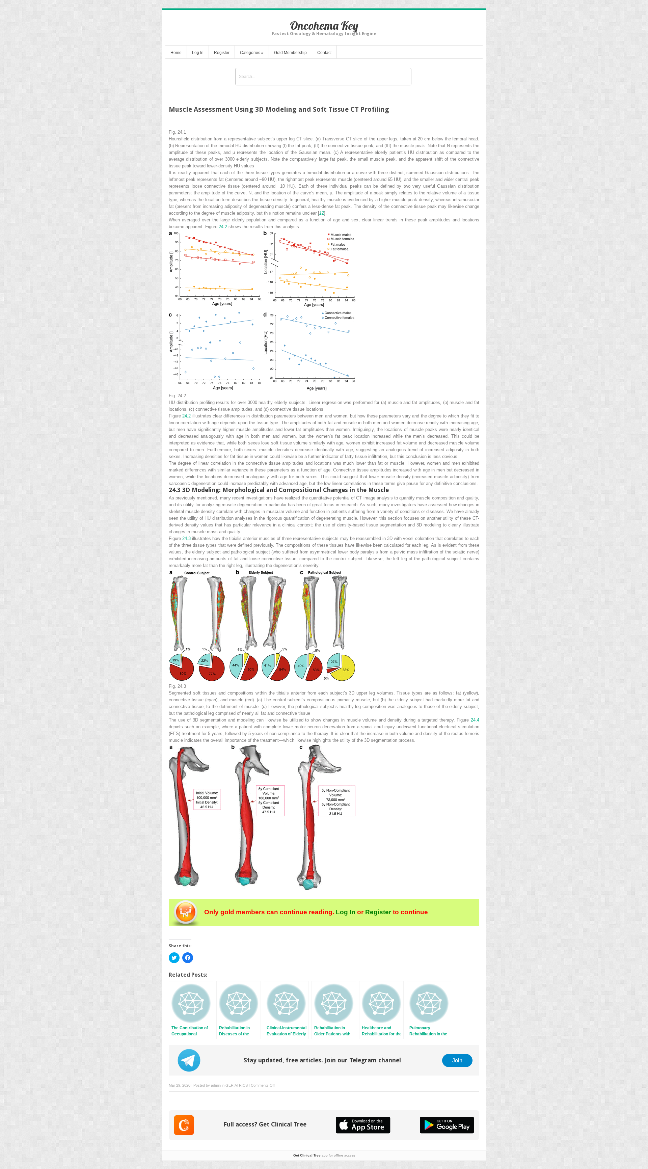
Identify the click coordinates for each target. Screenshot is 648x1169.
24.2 (223, 226)
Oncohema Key (324, 25)
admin (216, 1085)
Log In (198, 52)
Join (457, 1060)
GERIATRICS (236, 1085)
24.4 (475, 720)
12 (321, 213)
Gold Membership (290, 52)
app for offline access (324, 1155)
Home (176, 52)
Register (222, 52)
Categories (252, 52)
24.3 (186, 538)
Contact (324, 52)
